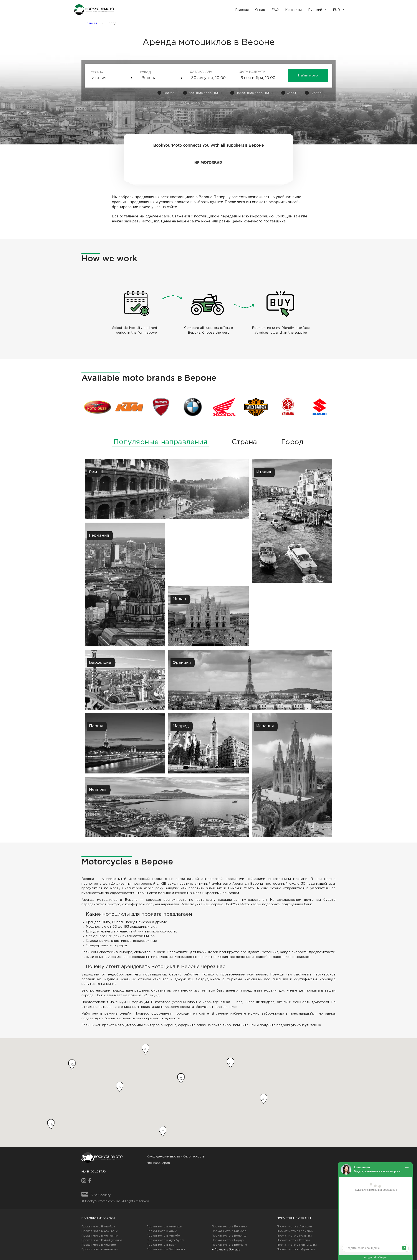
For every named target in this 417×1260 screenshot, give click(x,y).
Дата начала (196, 72)
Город (145, 72)
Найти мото (308, 75)
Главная (91, 23)
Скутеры (317, 93)
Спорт (291, 93)
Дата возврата (246, 72)
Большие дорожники (205, 93)
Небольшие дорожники (254, 93)
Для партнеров (158, 1163)
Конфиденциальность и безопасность (176, 1156)
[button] (93, 9)
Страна (97, 72)
